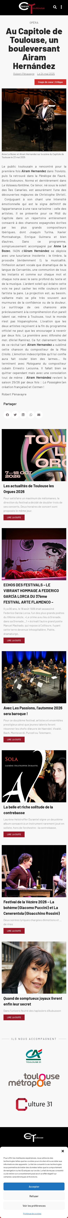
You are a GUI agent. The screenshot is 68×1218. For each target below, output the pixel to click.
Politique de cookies (32, 1213)
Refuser (34, 1196)
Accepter (34, 1186)
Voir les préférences (34, 1205)
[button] (63, 1151)
